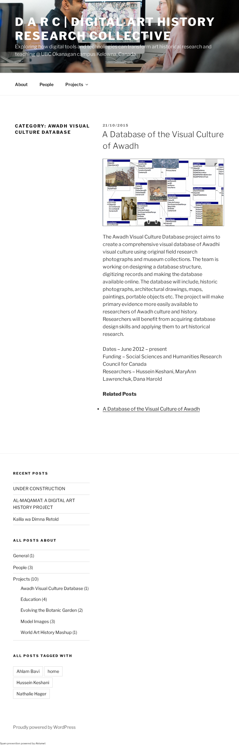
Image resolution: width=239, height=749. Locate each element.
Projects (74, 84)
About (21, 84)
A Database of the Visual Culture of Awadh (151, 409)
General (21, 555)
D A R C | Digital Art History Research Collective (115, 29)
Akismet (40, 743)
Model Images (35, 621)
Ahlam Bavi (28, 671)
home (53, 671)
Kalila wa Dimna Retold (36, 519)
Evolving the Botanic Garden (49, 610)
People (47, 84)
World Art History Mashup (46, 632)
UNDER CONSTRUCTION (39, 488)
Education (31, 599)
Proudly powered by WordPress (44, 727)
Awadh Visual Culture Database (52, 588)
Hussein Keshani (32, 682)
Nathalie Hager (31, 693)
